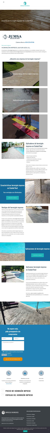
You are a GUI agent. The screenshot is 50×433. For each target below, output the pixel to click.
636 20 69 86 (29, 42)
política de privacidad (18, 351)
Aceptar (25, 431)
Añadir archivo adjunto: (6, 353)
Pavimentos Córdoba (31, 418)
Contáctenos (12, 197)
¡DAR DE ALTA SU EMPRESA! (7, 423)
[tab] (25, 391)
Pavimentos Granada (31, 423)
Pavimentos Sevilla (30, 416)
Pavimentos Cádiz (30, 420)
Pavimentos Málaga (31, 414)
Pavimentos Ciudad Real (32, 425)
